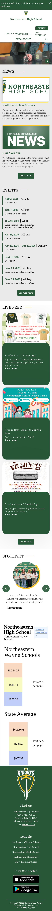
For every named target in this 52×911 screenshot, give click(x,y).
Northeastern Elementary (26, 857)
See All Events (26, 293)
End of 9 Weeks (12, 238)
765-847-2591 (27, 821)
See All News (26, 175)
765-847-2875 (28, 824)
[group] (26, 587)
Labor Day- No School (15, 213)
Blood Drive (11, 202)
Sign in (42, 28)
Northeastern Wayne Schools (26, 842)
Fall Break (10, 249)
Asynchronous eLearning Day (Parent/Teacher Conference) (19, 226)
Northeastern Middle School (26, 852)
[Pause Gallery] (47, 61)
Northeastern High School (26, 847)
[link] (40, 33)
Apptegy (31, 907)
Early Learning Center (26, 862)
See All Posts (26, 541)
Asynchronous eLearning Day (19, 272)
